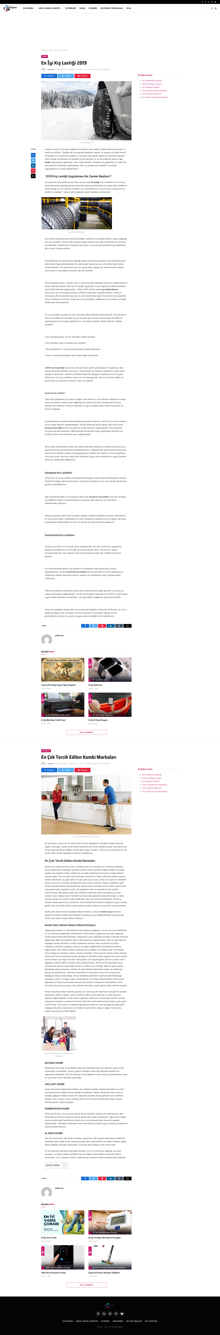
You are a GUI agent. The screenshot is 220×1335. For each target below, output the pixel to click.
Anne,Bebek (118, 1321)
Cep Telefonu (151, 1321)
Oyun (128, 8)
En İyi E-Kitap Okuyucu (98, 720)
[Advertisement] (110, 31)
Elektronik (28, 8)
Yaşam (82, 8)
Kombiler (46, 751)
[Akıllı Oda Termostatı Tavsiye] (62, 1257)
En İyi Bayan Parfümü (151, 87)
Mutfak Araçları (134, 1321)
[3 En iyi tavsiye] (10, 8)
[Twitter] (33, 160)
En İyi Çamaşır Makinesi (151, 94)
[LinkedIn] (33, 165)
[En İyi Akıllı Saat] (110, 670)
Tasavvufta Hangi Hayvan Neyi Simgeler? (58, 685)
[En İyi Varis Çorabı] (62, 1222)
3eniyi (120, 1327)
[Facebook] (33, 155)
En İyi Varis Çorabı (48, 1237)
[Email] (33, 176)
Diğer (51, 50)
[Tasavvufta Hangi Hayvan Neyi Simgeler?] (62, 670)
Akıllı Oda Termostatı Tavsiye (53, 1272)
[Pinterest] (33, 171)
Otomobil (93, 8)
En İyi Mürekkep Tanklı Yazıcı (53, 720)
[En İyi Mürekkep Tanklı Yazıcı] (62, 705)
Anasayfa (44, 50)
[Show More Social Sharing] (93, 76)
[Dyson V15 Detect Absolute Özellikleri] (110, 1257)
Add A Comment (86, 732)
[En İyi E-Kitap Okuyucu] (110, 705)
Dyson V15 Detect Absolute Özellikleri (104, 1272)
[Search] (215, 8)
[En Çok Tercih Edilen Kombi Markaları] (86, 804)
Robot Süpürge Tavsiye (151, 84)
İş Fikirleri (71, 8)
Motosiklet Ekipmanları (112, 8)
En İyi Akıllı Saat (95, 685)
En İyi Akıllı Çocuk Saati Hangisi (155, 97)
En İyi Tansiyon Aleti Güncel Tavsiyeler (104, 1237)
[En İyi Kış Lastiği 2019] (86, 110)
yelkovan (51, 69)
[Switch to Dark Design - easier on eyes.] (212, 8)
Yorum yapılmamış (93, 69)
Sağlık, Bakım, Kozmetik (49, 8)
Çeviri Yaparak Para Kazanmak (154, 91)
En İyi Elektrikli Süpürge (152, 81)
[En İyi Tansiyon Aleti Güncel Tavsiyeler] (110, 1222)
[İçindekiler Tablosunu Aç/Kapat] (63, 1165)
